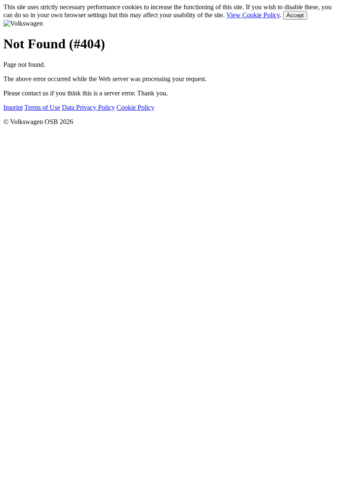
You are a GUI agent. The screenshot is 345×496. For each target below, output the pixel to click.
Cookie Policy (135, 107)
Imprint (13, 107)
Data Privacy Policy (88, 107)
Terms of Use (42, 107)
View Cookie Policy (253, 14)
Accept (295, 15)
